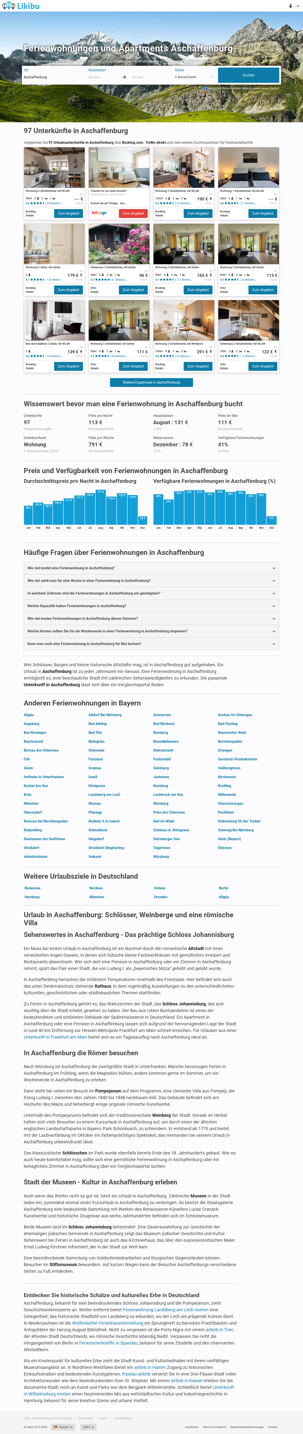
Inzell (93, 777)
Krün (27, 795)
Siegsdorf (96, 839)
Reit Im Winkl (163, 821)
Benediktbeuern (166, 741)
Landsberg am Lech (104, 795)
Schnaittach (98, 830)
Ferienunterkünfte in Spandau (108, 1343)
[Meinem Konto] (294, 6)
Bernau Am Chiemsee (41, 750)
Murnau (95, 803)
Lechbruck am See (168, 795)
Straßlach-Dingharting (106, 848)
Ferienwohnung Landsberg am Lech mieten (166, 1309)
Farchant (96, 759)
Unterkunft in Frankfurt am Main (55, 1037)
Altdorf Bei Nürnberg (105, 715)
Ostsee (159, 888)
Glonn (28, 768)
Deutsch (64, 1427)
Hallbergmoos (229, 768)
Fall (27, 759)
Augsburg (31, 724)
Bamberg (160, 733)
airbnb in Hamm (150, 1367)
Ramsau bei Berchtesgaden (46, 821)
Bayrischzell (33, 741)
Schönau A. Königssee (171, 830)
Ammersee (162, 715)
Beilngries (96, 741)
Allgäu (29, 715)
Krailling (224, 786)
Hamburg (32, 897)
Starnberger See (166, 839)
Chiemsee (96, 750)
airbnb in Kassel (187, 1380)
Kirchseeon (227, 777)
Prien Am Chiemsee (169, 812)
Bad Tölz (95, 733)
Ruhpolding (33, 830)
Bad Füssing (228, 724)
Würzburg (161, 857)
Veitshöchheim (35, 857)
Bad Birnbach (164, 724)
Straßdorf (31, 848)
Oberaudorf (33, 812)
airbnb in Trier (219, 1329)
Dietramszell (163, 750)
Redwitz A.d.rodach (104, 821)
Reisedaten (97, 70)
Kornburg (160, 786)
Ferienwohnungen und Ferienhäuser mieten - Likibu (20, 5)
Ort (26, 70)
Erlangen (225, 750)
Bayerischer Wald (232, 733)
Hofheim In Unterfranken (44, 777)
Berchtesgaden (230, 741)
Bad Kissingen (35, 733)
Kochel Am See (36, 786)
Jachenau (161, 777)
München (31, 803)
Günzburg (161, 768)
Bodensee (33, 888)
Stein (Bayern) (229, 839)
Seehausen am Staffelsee (44, 839)
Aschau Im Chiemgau (235, 715)
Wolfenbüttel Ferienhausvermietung (107, 1323)
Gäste (179, 70)
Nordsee (96, 888)
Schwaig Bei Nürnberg (236, 830)
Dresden (160, 897)
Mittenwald (227, 795)
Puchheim (226, 812)
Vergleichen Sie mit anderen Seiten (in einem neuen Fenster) (243, 88)
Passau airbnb (136, 1374)
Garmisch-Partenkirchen (237, 759)
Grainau (95, 768)
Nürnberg (160, 803)
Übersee (225, 848)
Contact (272, 1427)
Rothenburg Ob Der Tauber (239, 821)
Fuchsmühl (162, 759)
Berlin (223, 888)
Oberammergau (230, 803)
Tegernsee (161, 848)
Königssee (97, 786)
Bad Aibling (98, 724)
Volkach (95, 857)
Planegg (95, 812)
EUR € (86, 1427)
